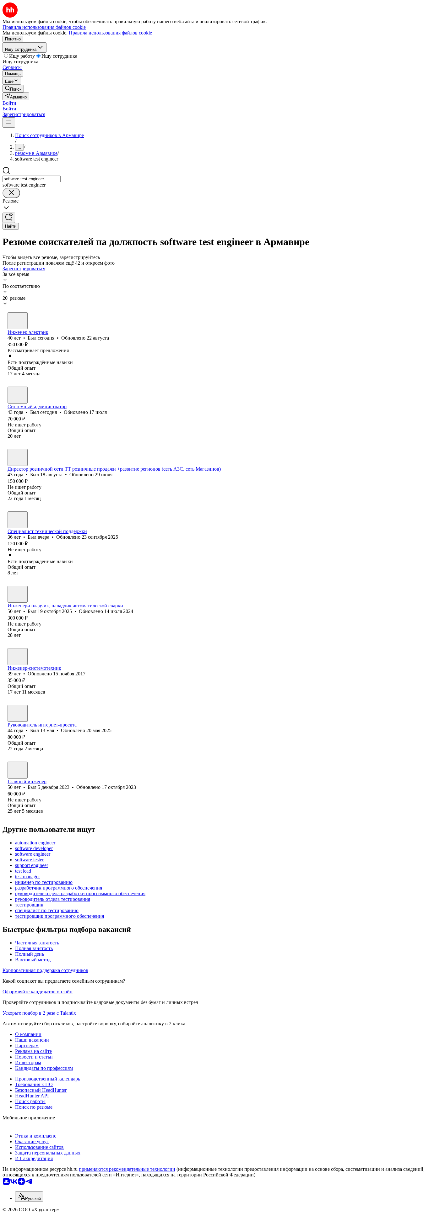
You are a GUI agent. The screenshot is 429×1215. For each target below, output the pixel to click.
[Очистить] (11, 193)
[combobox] (32, 179)
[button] (9, 103)
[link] (13, 88)
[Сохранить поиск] (9, 218)
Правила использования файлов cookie (110, 32)
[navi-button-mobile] (9, 122)
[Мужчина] (18, 320)
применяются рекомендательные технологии (127, 1169)
